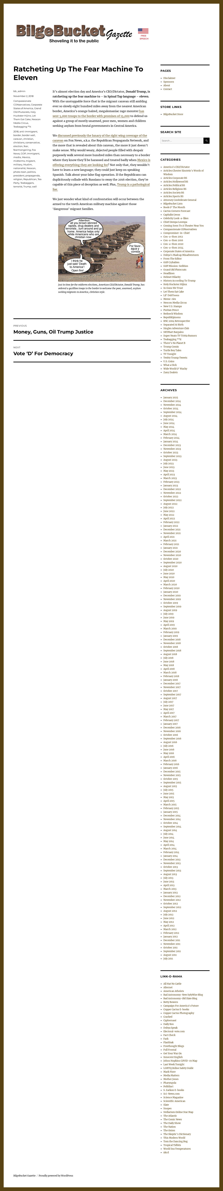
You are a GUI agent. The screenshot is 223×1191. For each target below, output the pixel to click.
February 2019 (171, 632)
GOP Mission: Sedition (175, 266)
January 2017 (170, 723)
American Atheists (173, 991)
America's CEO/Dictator (176, 167)
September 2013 (172, 870)
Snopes (167, 1108)
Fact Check (169, 1035)
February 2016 (171, 764)
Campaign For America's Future (181, 1005)
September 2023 (172, 456)
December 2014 (171, 815)
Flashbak (168, 1042)
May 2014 (168, 841)
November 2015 (172, 775)
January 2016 (170, 767)
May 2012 (168, 921)
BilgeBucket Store (173, 114)
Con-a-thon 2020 (173, 244)
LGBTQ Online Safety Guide (178, 1068)
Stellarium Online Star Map (178, 1112)
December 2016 (172, 727)
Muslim (27, 164)
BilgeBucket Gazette (24, 1175)
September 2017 (172, 694)
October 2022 (170, 496)
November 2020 (172, 555)
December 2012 (171, 896)
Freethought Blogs (173, 1046)
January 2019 (170, 635)
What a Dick (170, 365)
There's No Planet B (174, 343)
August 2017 (170, 698)
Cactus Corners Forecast (176, 211)
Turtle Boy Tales (172, 350)
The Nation (169, 1126)
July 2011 (168, 958)
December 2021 (171, 529)
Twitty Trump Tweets (175, 357)
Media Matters (171, 1075)
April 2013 (168, 885)
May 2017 (168, 709)
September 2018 (172, 650)
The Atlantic (170, 1115)
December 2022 (172, 489)
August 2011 (170, 954)
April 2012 (169, 925)
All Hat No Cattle (172, 983)
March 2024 (170, 434)
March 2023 (170, 478)
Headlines (169, 273)
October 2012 (170, 903)
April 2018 (169, 668)
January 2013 (170, 892)
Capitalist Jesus (171, 214)
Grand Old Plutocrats (174, 269)
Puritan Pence (171, 310)
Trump (27, 186)
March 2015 (169, 804)
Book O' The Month (174, 207)
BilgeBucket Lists (173, 203)
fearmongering (22, 149)
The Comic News (172, 1119)
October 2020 (170, 558)
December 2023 (172, 445)
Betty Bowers (170, 1002)
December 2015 (171, 771)
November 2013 (171, 863)
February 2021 (171, 544)
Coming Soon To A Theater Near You (183, 225)
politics (31, 171)
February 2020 (171, 588)
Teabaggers (27, 182)
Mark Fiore (169, 1071)
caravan (17, 138)
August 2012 (170, 910)
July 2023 (168, 463)
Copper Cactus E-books (176, 1009)
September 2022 (172, 500)
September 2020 (172, 562)
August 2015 (170, 786)
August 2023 (170, 459)
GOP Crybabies (171, 262)
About (166, 85)
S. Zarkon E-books (173, 1090)
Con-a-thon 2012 (173, 236)
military (17, 164)
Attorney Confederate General (179, 200)
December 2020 (172, 551)
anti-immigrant (28, 131)
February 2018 (171, 676)
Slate (166, 1104)
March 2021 (169, 540)
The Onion (169, 1130)
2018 (15, 131)
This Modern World (174, 1137)
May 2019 (168, 621)
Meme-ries (169, 299)
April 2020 (169, 580)
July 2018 (168, 657)
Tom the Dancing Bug (175, 1141)
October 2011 (170, 947)
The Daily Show (172, 1123)
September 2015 (172, 782)
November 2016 (172, 731)
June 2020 (169, 573)
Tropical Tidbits (172, 1145)
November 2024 (172, 404)
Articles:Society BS (173, 192)
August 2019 (170, 610)
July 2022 (168, 507)
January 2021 (170, 547)
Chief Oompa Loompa (175, 222)
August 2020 (170, 566)
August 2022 (170, 503)
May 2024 (168, 426)
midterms (19, 160)
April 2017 (169, 712)
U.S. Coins (168, 361)
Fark (165, 1038)
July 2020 (168, 569)
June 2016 (168, 749)
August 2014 (170, 830)
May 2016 (168, 753)
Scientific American (174, 1101)
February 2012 (171, 932)
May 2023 (168, 470)
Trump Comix (171, 346)
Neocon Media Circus (175, 302)
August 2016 (170, 742)
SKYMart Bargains (173, 332)
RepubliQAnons (172, 317)
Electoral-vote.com (174, 1031)
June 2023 (168, 467)
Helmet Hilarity (171, 277)
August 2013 (170, 874)
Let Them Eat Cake (173, 291)
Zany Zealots (170, 372)
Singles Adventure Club (176, 328)
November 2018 (172, 643)
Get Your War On (172, 1053)
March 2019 (170, 628)
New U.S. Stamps (172, 306)
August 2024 (170, 415)
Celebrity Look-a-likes (176, 218)
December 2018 (171, 639)
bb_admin (19, 91)
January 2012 (170, 936)
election (18, 146)
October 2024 (170, 408)
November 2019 (172, 599)
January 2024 (170, 441)
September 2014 (172, 826)
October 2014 (170, 822)
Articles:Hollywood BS (175, 181)
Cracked (167, 1016)
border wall (28, 135)
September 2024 (172, 412)
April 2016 (169, 756)
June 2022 (169, 511)
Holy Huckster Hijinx (175, 284)
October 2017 (170, 690)
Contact (167, 89)
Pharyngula (169, 1082)
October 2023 (170, 452)
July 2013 (168, 877)
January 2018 (170, 679)
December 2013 (171, 859)
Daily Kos (168, 1024)
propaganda (32, 175)
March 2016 (170, 760)
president (18, 175)
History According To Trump (179, 280)
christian (28, 138)
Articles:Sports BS (173, 196)
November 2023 (172, 448)
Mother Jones (171, 1079)
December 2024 (172, 401)
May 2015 (168, 797)
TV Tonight (169, 354)
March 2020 (170, 584)
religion (17, 179)
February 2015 (171, 808)
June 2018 (168, 661)
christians (18, 142)
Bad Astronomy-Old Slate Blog (180, 998)
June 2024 (169, 423)
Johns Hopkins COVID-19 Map (180, 1060)
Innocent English (173, 1057)
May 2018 (168, 665)
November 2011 (171, 943)
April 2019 (169, 624)
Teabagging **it (22, 126)
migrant (30, 160)
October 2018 (170, 646)
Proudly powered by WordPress (56, 1175)
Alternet (167, 987)
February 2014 (171, 852)
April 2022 (169, 518)
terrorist (17, 186)
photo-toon (19, 171)
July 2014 (168, 833)
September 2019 (172, 606)
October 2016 (170, 734)
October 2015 (170, 778)
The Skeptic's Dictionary (177, 1134)
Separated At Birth (173, 324)
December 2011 (171, 940)
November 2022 (172, 492)
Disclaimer (169, 78)
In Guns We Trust (173, 288)
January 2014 (170, 855)
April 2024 (169, 430)
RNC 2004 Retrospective (176, 321)
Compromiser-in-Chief (176, 233)
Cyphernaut (169, 1020)
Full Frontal (169, 1049)
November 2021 (172, 533)
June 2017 (168, 705)
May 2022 (168, 514)
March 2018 (169, 672)
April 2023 (169, 474)
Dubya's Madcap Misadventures (181, 255)
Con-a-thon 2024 (173, 247)
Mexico (26, 157)
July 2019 (168, 613)
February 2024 (171, 437)
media (17, 157)
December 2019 (172, 595)
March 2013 (169, 888)
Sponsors (168, 81)
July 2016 (168, 745)
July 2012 (168, 914)
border (17, 135)
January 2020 (170, 591)
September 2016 (172, 738)
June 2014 (168, 837)
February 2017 (171, 720)
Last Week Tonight (173, 1064)
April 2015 (169, 800)
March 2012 (169, 929)
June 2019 (168, 617)
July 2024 (168, 419)
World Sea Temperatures (177, 1148)
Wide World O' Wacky (175, 368)
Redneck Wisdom (173, 313)
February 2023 (171, 481)
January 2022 (170, 525)
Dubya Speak (170, 1027)
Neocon (31, 168)
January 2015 (170, 811)
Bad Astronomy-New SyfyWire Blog (183, 994)
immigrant (33, 153)
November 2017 (172, 687)
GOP (23, 153)
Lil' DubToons (171, 295)
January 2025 (170, 397)
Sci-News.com (171, 1093)
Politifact (168, 1086)
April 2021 (169, 536)
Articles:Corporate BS (175, 178)
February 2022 (171, 522)
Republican (30, 179)
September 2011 (172, 951)
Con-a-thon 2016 (173, 240)
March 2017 (169, 716)
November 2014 (172, 819)
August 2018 (170, 654)
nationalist (19, 168)
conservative (32, 142)
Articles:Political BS (174, 185)
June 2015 (168, 793)
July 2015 (168, 789)
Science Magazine (173, 1097)
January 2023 (170, 485)
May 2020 (168, 577)
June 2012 (168, 918)
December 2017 (171, 683)
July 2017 (168, 701)
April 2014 (169, 844)
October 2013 (170, 866)
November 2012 (172, 899)
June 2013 (168, 881)
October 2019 (170, 602)
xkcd (166, 1152)
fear (26, 146)
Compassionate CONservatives (180, 229)
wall (34, 186)
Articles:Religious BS (174, 189)
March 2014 (169, 848)
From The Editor (172, 258)
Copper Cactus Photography (178, 1013)
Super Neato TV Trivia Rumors (180, 335)
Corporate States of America (178, 251)
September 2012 (172, 907)
